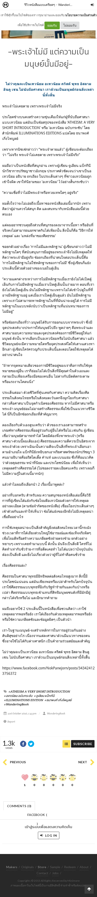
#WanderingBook (16, 704)
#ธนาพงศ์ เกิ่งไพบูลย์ (58, 700)
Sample (55, 867)
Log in (50, 835)
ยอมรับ (52, 25)
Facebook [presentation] (37, 816)
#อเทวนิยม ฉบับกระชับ (18, 695)
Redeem (70, 867)
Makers (15, 5)
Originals (27, 867)
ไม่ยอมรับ (69, 25)
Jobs (55, 873)
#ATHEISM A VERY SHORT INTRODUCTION (39, 691)
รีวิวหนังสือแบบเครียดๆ (39, 5)
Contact (42, 873)
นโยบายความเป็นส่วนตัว (81, 15)
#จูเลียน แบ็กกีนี (44, 695)
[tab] (19, 805)
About (84, 867)
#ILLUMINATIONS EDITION (23, 700)
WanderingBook (69, 5)
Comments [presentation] (19, 806)
